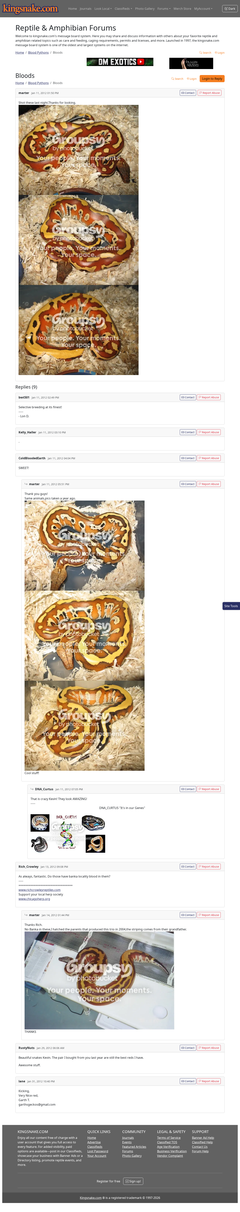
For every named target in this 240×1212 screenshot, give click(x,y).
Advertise (94, 1142)
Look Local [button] (102, 9)
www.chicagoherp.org (34, 899)
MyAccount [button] (202, 9)
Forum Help (200, 1151)
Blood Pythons (38, 52)
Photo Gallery (144, 9)
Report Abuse (211, 93)
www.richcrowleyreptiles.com (40, 890)
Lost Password (97, 1151)
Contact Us (200, 1147)
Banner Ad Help (203, 1138)
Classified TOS (167, 1142)
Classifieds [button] (122, 9)
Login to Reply (212, 79)
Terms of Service (169, 1138)
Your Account (96, 1156)
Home (72, 9)
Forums (127, 1151)
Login (221, 52)
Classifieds (94, 1147)
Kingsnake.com (91, 1198)
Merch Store (182, 9)
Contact (189, 93)
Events (127, 1142)
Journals (86, 9)
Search (206, 52)
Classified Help (202, 1142)
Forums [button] (163, 9)
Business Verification (172, 1151)
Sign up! (135, 1181)
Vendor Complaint (170, 1156)
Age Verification (168, 1147)
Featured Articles (134, 1147)
